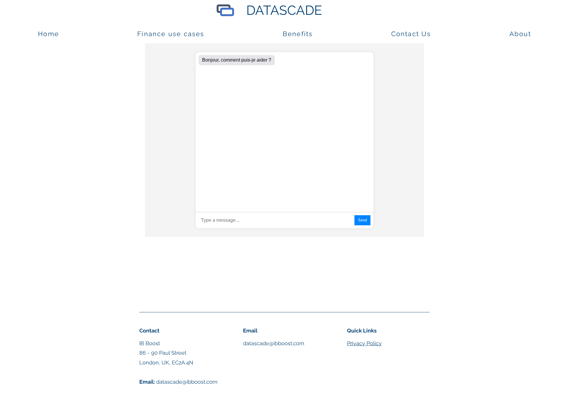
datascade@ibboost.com (273, 343)
